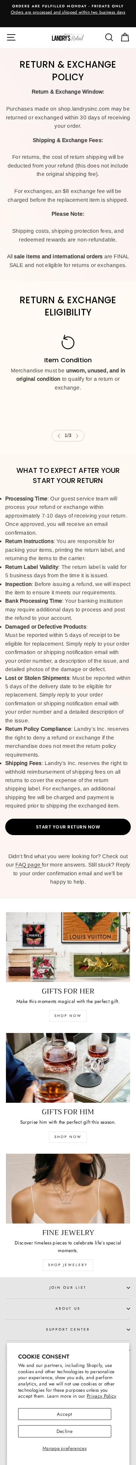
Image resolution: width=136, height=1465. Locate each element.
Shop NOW (68, 1136)
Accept (64, 1414)
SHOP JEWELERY (68, 1264)
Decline (64, 1431)
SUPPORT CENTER (68, 1329)
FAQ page (28, 865)
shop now (68, 1015)
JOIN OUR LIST (68, 1287)
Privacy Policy (101, 1395)
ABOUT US (67, 1308)
